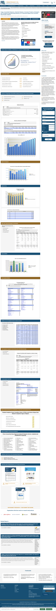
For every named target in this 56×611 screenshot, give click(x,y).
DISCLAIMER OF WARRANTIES (33, 594)
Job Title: (43, 129)
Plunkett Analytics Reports (6, 7)
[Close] (55, 609)
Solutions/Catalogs (20, 5)
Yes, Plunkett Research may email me (48, 132)
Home (1, 7)
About (43, 5)
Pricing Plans (2, 586)
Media (27, 5)
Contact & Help (17, 589)
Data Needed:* (44, 110)
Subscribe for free (49, 591)
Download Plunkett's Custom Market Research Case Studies (30, 483)
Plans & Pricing (32, 5)
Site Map (16, 590)
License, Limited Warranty (45, 21)
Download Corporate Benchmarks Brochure (10, 483)
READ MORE (3, 40)
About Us (16, 586)
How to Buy (38, 5)
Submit (48, 139)
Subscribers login (46, 2)
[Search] (54, 2)
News (47, 5)
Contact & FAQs (53, 5)
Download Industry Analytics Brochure (21, 502)
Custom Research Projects (48, 46)
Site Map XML (16, 591)
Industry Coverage (3, 5)
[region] (28, 609)
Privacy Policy (30, 592)
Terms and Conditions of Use (33, 593)
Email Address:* (44, 122)
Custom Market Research (11, 5)
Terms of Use (15, 603)
